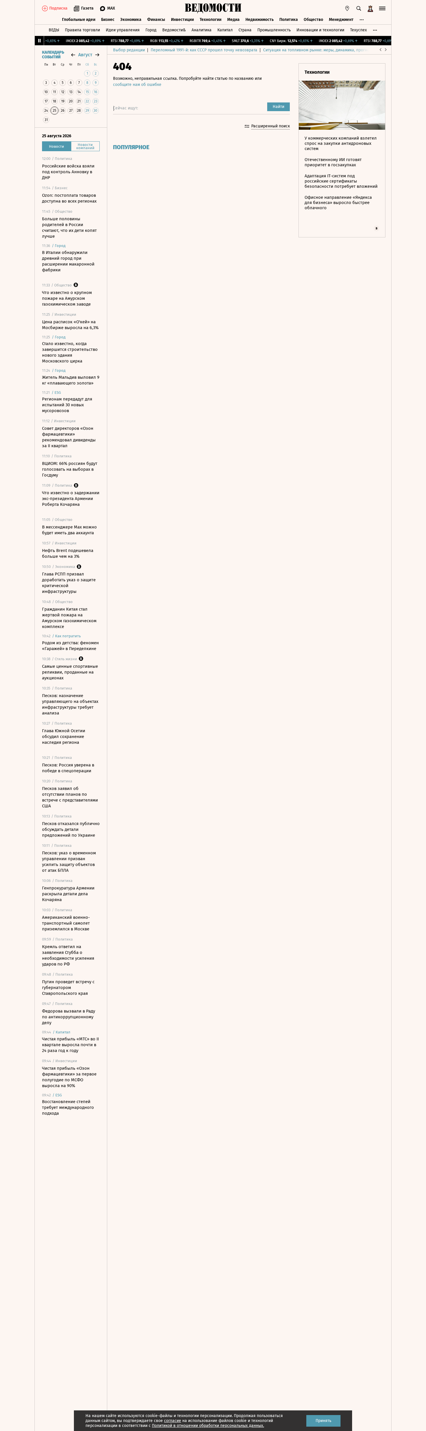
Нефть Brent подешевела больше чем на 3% (67, 553)
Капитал (225, 30)
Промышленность (274, 30)
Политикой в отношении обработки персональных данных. (208, 1425)
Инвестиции (182, 19)
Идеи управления (123, 30)
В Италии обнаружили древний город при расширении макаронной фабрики (68, 261)
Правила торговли (82, 30)
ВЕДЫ (54, 30)
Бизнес (107, 19)
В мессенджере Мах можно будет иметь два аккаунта (69, 529)
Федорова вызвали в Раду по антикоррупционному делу (68, 1016)
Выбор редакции (129, 50)
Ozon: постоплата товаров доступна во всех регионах (69, 198)
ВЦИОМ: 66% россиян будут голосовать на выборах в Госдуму (69, 469)
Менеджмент (341, 19)
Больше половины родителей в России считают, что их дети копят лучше (69, 227)
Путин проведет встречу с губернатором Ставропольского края (68, 987)
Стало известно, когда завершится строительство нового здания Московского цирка (70, 352)
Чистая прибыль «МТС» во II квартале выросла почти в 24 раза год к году (70, 1044)
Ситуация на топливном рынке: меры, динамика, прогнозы (318, 50)
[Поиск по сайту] (359, 8)
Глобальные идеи (78, 19)
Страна (245, 30)
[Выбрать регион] (347, 8)
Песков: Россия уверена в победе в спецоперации (68, 767)
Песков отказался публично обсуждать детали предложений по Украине (71, 829)
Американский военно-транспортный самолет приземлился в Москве (66, 923)
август (85, 54)
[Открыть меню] (382, 8)
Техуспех (358, 30)
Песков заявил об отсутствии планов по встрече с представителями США (70, 797)
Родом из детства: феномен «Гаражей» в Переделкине (70, 645)
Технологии (210, 19)
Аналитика (202, 30)
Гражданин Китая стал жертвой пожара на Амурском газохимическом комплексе (69, 618)
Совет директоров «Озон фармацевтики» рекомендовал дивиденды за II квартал (69, 437)
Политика (288, 19)
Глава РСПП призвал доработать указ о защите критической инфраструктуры (69, 582)
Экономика (130, 19)
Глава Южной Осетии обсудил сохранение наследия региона (63, 736)
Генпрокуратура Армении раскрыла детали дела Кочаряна (68, 893)
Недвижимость (259, 19)
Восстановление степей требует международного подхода (68, 1107)
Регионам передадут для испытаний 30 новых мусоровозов (67, 404)
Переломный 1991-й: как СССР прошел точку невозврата (204, 50)
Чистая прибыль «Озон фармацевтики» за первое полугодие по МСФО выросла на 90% (69, 1077)
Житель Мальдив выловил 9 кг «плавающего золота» (70, 380)
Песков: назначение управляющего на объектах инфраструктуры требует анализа (70, 704)
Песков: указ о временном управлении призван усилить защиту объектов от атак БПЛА (69, 861)
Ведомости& (174, 30)
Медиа (233, 19)
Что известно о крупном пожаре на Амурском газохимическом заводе (67, 298)
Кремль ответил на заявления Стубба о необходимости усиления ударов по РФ (68, 955)
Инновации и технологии (320, 30)
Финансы (156, 19)
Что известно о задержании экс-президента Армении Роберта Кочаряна (70, 498)
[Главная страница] (213, 8)
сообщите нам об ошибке (137, 84)
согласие (172, 1420)
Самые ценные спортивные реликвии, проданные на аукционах (70, 672)
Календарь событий (53, 54)
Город (150, 30)
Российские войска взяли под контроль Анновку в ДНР (68, 171)
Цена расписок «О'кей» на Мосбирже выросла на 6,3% (70, 324)
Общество (313, 19)
